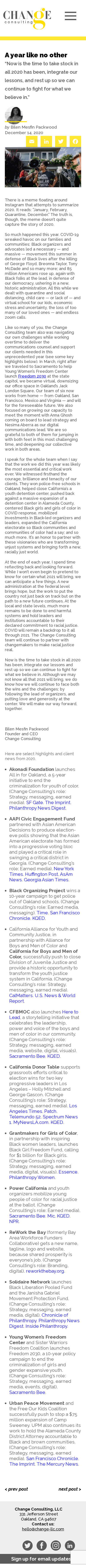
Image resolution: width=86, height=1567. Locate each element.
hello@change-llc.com (43, 1529)
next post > (70, 1489)
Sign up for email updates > (43, 1559)
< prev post (16, 1489)
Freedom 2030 (32, 376)
